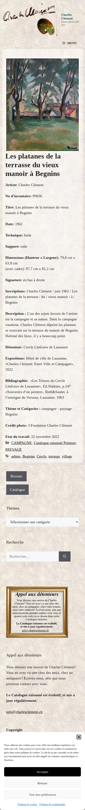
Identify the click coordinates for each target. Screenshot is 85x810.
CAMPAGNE (21, 443)
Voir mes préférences (42, 794)
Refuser (42, 783)
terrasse (54, 456)
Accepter (42, 772)
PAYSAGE (13, 449)
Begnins (28, 456)
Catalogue (17, 490)
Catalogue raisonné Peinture (55, 443)
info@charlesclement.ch (24, 712)
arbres (15, 456)
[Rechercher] (65, 556)
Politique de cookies (27, 804)
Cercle (41, 456)
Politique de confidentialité (52, 804)
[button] (79, 737)
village (67, 456)
